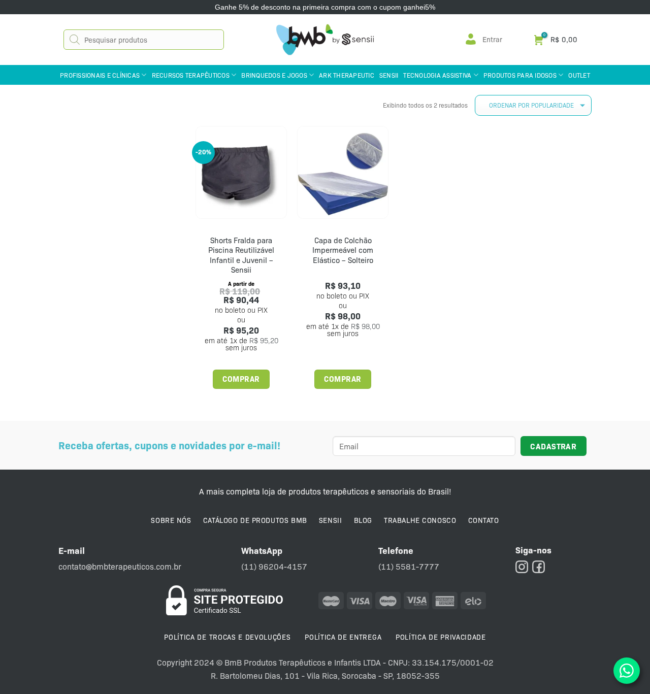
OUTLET (579, 75)
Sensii (389, 75)
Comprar (240, 378)
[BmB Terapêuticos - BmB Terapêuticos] (325, 39)
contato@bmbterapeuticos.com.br (119, 566)
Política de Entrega (343, 636)
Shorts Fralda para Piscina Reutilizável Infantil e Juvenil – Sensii (241, 255)
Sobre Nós (171, 519)
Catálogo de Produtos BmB (255, 519)
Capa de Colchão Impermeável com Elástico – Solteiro (342, 250)
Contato (483, 519)
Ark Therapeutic (346, 75)
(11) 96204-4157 (274, 566)
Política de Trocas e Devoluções (227, 636)
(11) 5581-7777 (408, 566)
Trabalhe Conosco (420, 519)
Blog (363, 519)
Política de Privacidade (441, 636)
